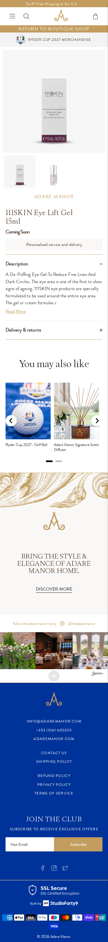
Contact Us (54, 753)
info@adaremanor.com (54, 721)
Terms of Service (54, 793)
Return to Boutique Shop (54, 29)
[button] (53, 650)
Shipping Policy (54, 761)
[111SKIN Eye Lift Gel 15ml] (54, 101)
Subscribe (78, 844)
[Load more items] (54, 676)
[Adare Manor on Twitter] (65, 869)
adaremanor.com (54, 738)
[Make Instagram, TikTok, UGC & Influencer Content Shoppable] (98, 674)
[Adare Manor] (61, 16)
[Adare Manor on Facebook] (42, 869)
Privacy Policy (54, 784)
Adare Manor (54, 196)
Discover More (54, 589)
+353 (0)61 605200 (54, 730)
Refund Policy (54, 775)
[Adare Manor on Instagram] (54, 869)
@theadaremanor (81, 623)
